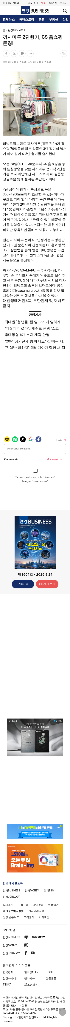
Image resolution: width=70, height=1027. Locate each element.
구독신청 (23, 584)
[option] (35, 737)
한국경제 (8, 972)
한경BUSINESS (16, 30)
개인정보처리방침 (13, 910)
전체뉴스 (9, 19)
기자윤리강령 (36, 910)
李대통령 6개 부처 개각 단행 (27, 335)
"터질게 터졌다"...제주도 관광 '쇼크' (32, 328)
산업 (66, 19)
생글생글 (51, 978)
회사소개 (8, 904)
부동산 (53, 19)
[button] (63, 3)
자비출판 (33, 3)
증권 (42, 19)
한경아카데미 (10, 978)
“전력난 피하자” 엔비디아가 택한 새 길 (35, 347)
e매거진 (53, 3)
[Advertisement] (35, 656)
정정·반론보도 (11, 917)
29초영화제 (31, 984)
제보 (43, 3)
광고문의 (38, 904)
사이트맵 (44, 917)
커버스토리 (26, 19)
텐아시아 (29, 978)
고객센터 (29, 917)
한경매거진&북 (11, 3)
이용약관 (53, 904)
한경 (11, 890)
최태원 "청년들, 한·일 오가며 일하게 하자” (37, 322)
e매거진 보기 (47, 584)
